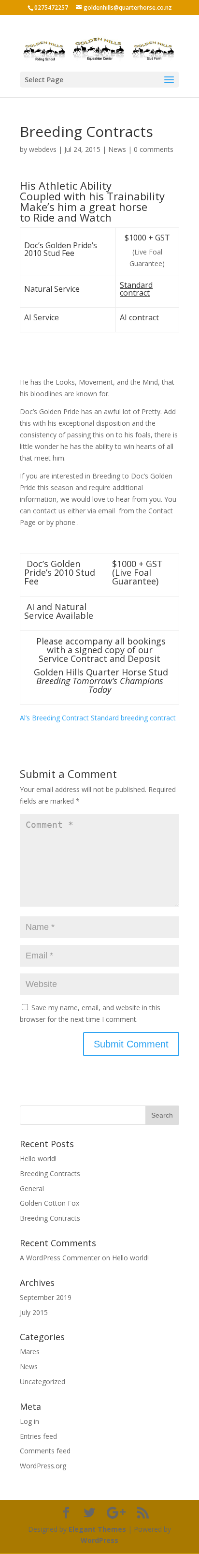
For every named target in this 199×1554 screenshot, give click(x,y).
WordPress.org (43, 1465)
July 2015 (34, 1312)
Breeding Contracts (50, 1173)
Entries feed (38, 1436)
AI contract (139, 317)
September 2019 (45, 1297)
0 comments (153, 149)
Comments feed (45, 1450)
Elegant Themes (97, 1529)
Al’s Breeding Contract (54, 717)
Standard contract (136, 289)
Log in (29, 1421)
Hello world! (38, 1158)
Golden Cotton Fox (49, 1203)
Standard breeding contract (133, 717)
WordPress (99, 1540)
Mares (30, 1351)
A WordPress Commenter (60, 1257)
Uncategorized (42, 1381)
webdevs (43, 149)
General (32, 1188)
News (117, 149)
